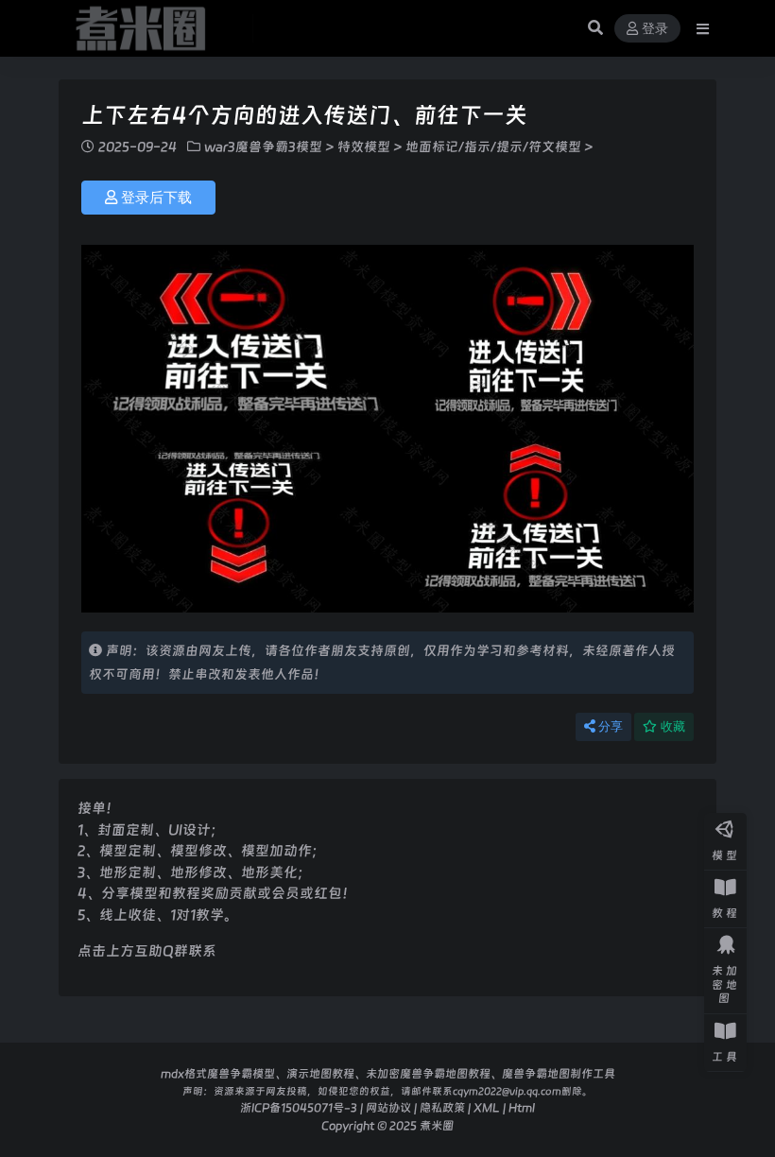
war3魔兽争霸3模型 (263, 146)
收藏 (673, 726)
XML (487, 1107)
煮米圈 (437, 1125)
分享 (610, 726)
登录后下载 (156, 197)
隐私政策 (442, 1107)
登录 (655, 29)
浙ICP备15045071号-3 (298, 1107)
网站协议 (388, 1107)
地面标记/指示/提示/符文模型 (493, 146)
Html (521, 1107)
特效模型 (363, 146)
